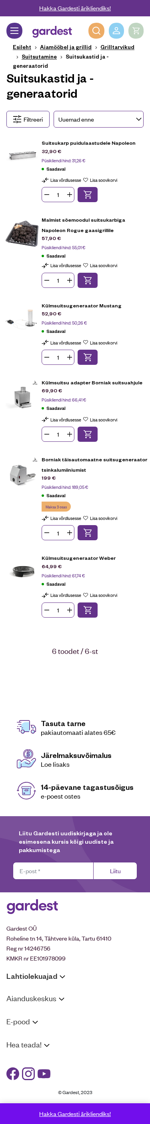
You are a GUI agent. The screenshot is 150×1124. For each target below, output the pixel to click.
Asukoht (17, 1013)
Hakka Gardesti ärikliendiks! (75, 8)
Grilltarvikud (117, 46)
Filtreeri (33, 119)
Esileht (22, 46)
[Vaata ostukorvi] (136, 31)
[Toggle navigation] (14, 31)
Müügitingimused (28, 1036)
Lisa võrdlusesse (65, 179)
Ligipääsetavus (25, 1090)
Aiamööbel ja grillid (66, 46)
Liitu (115, 870)
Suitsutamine (39, 56)
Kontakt (16, 1059)
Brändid (16, 1100)
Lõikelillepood (23, 1024)
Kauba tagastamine (31, 1047)
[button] (88, 194)
